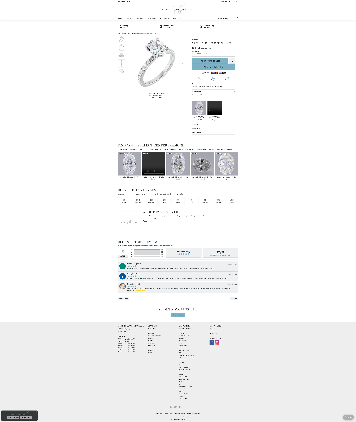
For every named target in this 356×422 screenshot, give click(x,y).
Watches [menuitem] (151, 347)
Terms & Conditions (180, 413)
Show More (123, 298)
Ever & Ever (195, 39)
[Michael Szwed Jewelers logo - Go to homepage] (178, 9)
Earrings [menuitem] (151, 333)
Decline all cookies (13, 417)
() (162, 249)
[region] (157, 63)
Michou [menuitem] (181, 372)
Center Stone (196, 125)
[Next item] (236, 166)
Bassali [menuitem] (181, 331)
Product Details (196, 91)
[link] (130, 1)
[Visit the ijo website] (182, 407)
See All (234, 298)
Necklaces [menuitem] (151, 338)
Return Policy (214, 333)
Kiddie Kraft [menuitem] (183, 360)
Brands (130, 18)
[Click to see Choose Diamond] (176, 26)
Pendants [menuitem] (151, 345)
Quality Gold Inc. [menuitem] (185, 384)
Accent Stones (196, 128)
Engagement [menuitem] (152, 328)
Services (176, 18)
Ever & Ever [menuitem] (183, 345)
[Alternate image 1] (121, 39)
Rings (129, 33)
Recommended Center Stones (201, 95)
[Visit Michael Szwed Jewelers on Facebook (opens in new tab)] (212, 342)
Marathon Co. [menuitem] (183, 367)
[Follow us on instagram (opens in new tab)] (217, 342)
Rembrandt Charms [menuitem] (185, 386)
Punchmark (181, 419)
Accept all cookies (26, 417)
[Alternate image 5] (121, 71)
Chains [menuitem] (150, 340)
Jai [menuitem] (180, 357)
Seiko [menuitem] (181, 391)
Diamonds (152, 18)
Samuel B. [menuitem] (182, 388)
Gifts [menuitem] (150, 352)
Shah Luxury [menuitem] (183, 393)
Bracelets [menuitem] (151, 343)
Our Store (164, 18)
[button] (121, 1)
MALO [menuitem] (180, 364)
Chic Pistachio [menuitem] (184, 335)
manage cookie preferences (18, 414)
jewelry (124, 33)
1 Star (131, 256)
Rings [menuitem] (150, 331)
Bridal (120, 18)
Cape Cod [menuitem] (182, 333)
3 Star (131, 252)
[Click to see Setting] (137, 26)
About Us (213, 328)
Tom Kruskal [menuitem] (183, 398)
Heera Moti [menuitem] (182, 347)
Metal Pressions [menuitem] (184, 369)
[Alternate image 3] (121, 55)
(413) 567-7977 (157, 97)
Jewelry (140, 18)
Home (119, 33)
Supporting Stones (197, 132)
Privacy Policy (215, 331)
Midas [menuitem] (181, 374)
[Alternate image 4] (121, 63)
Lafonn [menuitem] (181, 362)
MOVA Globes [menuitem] (183, 376)
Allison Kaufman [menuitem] (185, 328)
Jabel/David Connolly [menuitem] (186, 355)
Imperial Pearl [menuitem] (184, 350)
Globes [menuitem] (150, 350)
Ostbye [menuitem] (181, 381)
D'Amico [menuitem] (181, 338)
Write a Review (178, 315)
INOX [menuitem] (180, 352)
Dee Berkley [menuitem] (183, 340)
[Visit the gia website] (173, 407)
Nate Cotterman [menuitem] (184, 379)
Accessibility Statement (193, 413)
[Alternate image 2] (121, 47)
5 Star (131, 249)
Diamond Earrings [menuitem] (154, 335)
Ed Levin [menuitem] (181, 343)
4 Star (131, 251)
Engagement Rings (136, 33)
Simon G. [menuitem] (182, 396)
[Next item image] (182, 63)
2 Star (131, 254)
